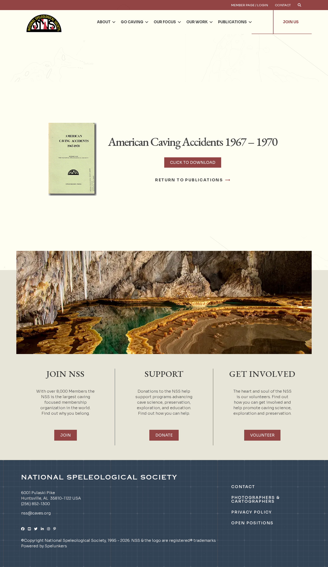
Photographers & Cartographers (255, 499)
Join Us (291, 22)
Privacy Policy (251, 512)
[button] (113, 22)
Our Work (197, 22)
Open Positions (252, 523)
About (103, 22)
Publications (232, 22)
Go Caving (132, 22)
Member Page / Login (249, 5)
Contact (283, 5)
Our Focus (165, 22)
